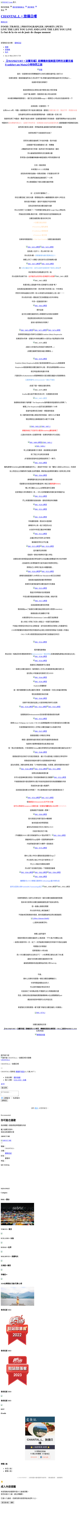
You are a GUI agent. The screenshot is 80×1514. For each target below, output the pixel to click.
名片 (6, 52)
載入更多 (4, 1088)
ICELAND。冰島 (20, 1080)
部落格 (7, 49)
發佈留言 (4, 1100)
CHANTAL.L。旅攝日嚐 (19, 16)
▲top (3, 1084)
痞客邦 (18, 1072)
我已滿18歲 (5, 1502)
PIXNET (24, 1477)
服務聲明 (59, 1477)
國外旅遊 (17, 1077)
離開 (12, 1502)
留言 (22, 1072)
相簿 (6, 47)
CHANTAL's (5, 1060)
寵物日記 (18, 43)
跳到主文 (4, 22)
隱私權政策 (51, 1477)
